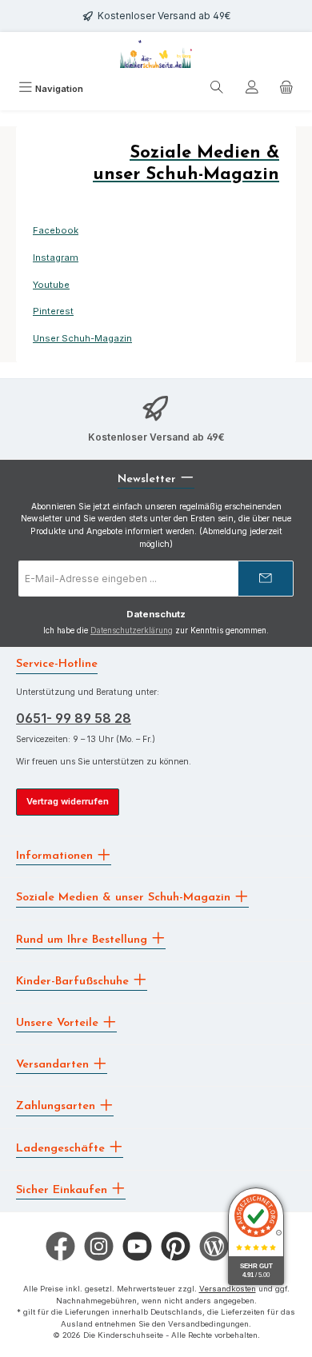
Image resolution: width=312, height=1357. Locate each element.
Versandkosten (227, 1288)
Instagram (55, 257)
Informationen (56, 856)
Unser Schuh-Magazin (82, 338)
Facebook (55, 230)
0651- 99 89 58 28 (73, 718)
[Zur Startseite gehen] (156, 54)
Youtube (51, 284)
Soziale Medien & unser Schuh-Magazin (125, 898)
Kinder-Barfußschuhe (74, 981)
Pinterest (53, 311)
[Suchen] (216, 89)
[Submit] (266, 579)
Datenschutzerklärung (131, 630)
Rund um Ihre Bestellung (83, 939)
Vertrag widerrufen (67, 801)
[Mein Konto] (252, 89)
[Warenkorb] (286, 89)
